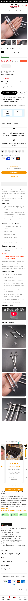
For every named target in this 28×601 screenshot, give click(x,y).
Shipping (10, 105)
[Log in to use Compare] (24, 92)
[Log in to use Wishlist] (20, 92)
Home (2, 11)
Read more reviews (14, 489)
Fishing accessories (9, 74)
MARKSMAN (8, 78)
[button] (12, 484)
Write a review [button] (14, 172)
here (23, 261)
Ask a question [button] (14, 176)
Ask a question (7, 123)
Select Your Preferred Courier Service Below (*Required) (12, 82)
